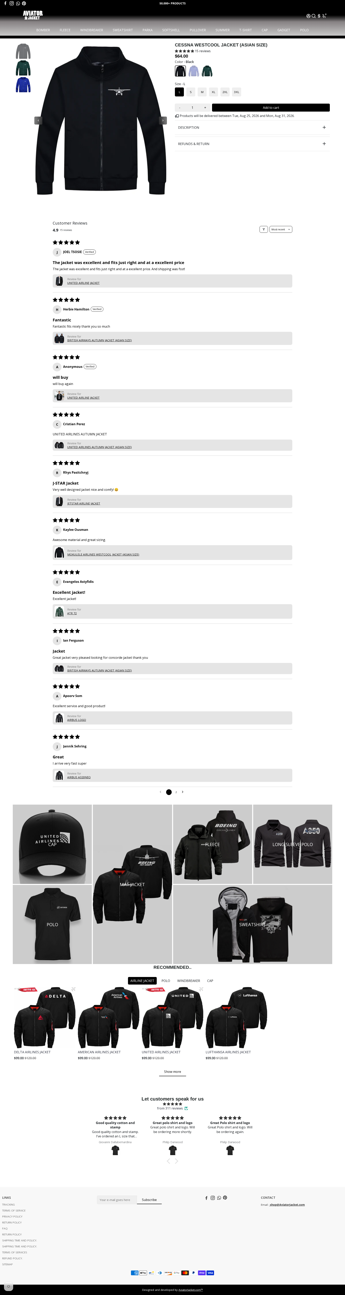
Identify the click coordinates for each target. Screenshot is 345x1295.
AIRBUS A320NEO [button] (79, 777)
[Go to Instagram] (11, 3)
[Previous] (38, 121)
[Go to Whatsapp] (18, 3)
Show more (172, 1071)
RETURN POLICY (12, 1222)
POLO (304, 30)
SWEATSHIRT (123, 30)
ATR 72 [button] (72, 613)
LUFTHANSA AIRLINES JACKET (228, 1052)
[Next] (163, 121)
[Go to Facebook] (5, 3)
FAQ (5, 1228)
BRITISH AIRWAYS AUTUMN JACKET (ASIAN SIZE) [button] (99, 340)
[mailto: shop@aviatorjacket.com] (269, 1205)
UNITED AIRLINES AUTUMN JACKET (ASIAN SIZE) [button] (99, 447)
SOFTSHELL (171, 30)
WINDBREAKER (91, 30)
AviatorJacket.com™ (190, 1290)
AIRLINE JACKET (142, 981)
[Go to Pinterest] (24, 3)
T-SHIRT (245, 30)
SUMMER (223, 30)
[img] (172, 1104)
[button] (185, 51)
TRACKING (8, 1204)
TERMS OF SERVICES (14, 1252)
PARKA (148, 30)
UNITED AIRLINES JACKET (161, 1052)
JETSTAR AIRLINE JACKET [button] (83, 503)
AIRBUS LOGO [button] (76, 720)
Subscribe (149, 1200)
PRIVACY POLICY (12, 1216)
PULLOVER (198, 30)
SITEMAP (7, 1264)
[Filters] (264, 229)
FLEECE (65, 30)
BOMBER (43, 30)
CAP (265, 30)
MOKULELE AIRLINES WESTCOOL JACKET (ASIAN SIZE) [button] (103, 554)
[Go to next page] (183, 792)
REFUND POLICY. (12, 1258)
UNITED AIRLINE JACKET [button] (83, 283)
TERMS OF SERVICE (14, 1210)
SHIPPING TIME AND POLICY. (19, 1240)
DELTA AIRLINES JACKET (32, 1052)
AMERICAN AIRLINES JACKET (99, 1052)
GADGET (284, 30)
